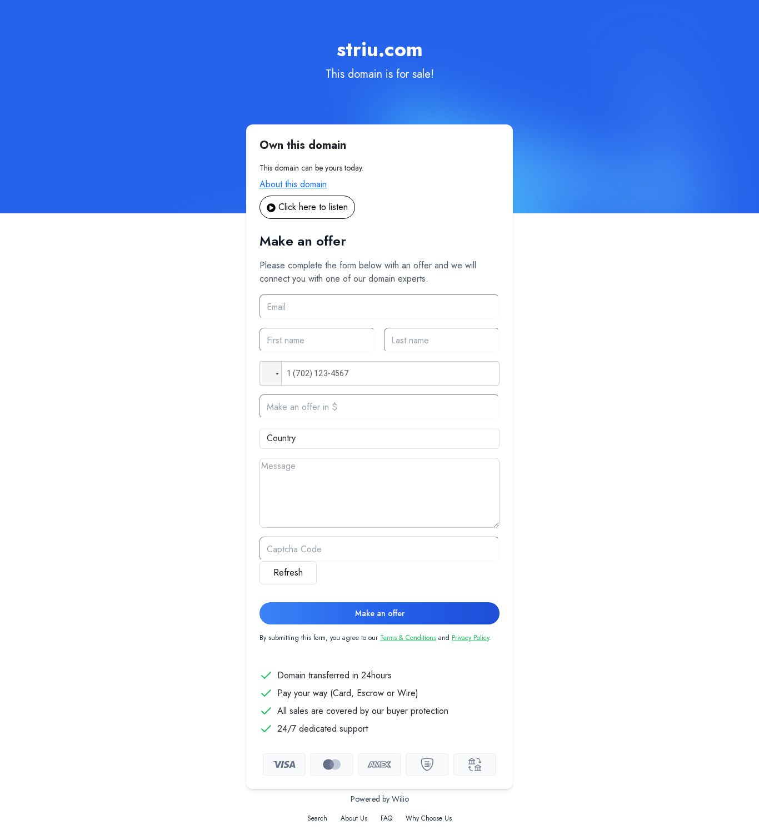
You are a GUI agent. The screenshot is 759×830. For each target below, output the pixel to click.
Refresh (288, 572)
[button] (270, 373)
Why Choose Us (429, 818)
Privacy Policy (470, 638)
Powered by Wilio (380, 798)
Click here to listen (313, 207)
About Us (354, 818)
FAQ (386, 818)
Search (317, 818)
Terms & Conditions (408, 638)
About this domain (293, 184)
